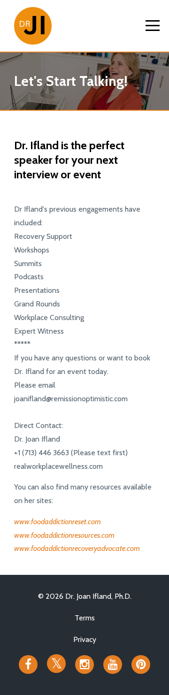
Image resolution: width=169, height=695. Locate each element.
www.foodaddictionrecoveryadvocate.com (77, 548)
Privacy (84, 639)
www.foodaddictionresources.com (64, 535)
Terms (85, 617)
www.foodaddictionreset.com (57, 521)
